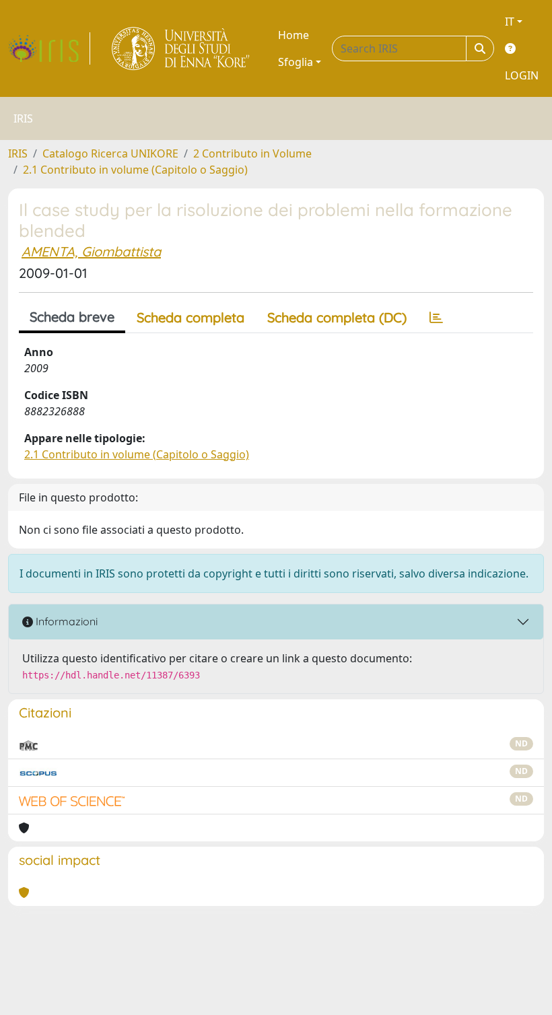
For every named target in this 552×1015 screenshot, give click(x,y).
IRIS (18, 153)
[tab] (436, 318)
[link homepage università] (181, 48)
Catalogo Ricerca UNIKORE (110, 153)
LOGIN (522, 75)
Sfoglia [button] (295, 62)
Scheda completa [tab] (190, 317)
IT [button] (509, 21)
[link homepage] (49, 48)
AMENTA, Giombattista (91, 251)
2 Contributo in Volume (252, 153)
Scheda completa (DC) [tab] (337, 317)
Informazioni (65, 621)
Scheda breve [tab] (72, 316)
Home (293, 35)
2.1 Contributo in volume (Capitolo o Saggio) (135, 169)
